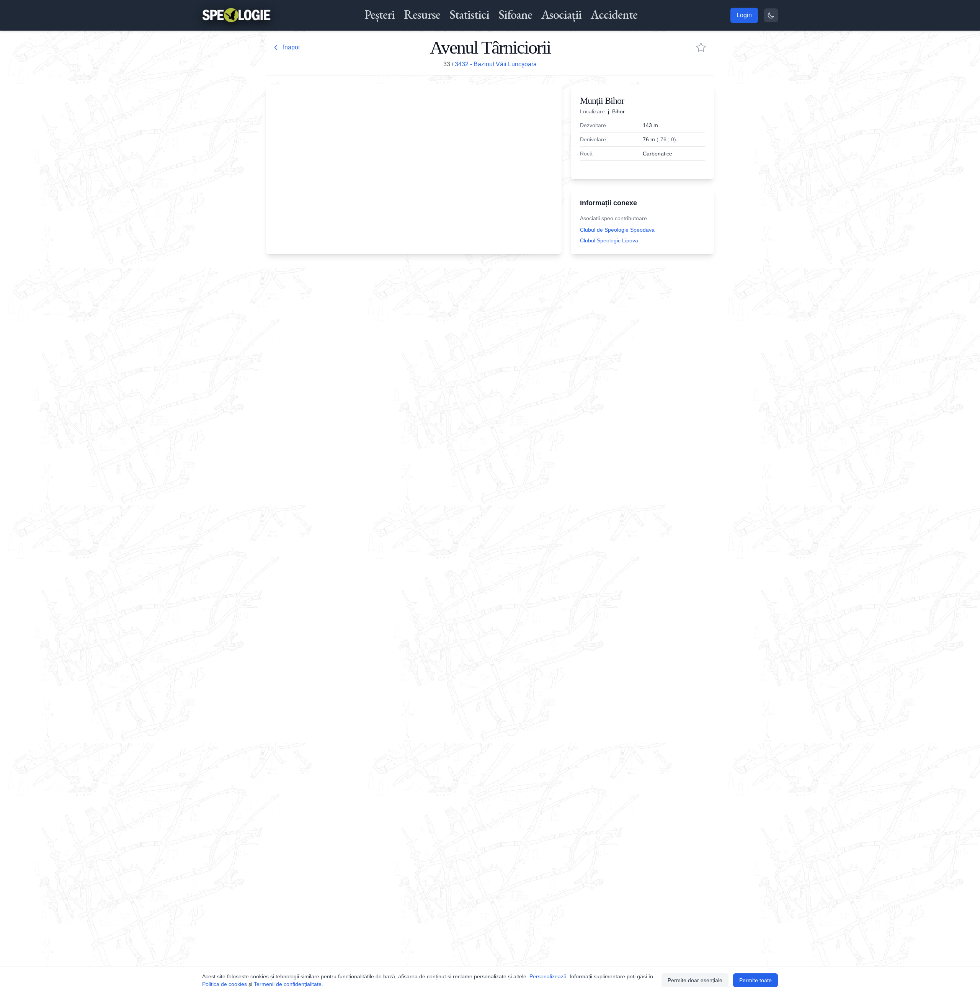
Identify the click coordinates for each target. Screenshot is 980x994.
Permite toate (755, 980)
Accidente (614, 15)
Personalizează (548, 976)
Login (744, 15)
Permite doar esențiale (695, 980)
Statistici (469, 15)
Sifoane (515, 15)
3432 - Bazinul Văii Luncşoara (496, 64)
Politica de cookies (224, 984)
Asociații (561, 15)
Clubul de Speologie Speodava (617, 230)
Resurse (422, 15)
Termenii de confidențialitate (288, 984)
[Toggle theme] (771, 15)
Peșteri (379, 15)
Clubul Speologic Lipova (609, 240)
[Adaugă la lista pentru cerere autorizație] (701, 47)
